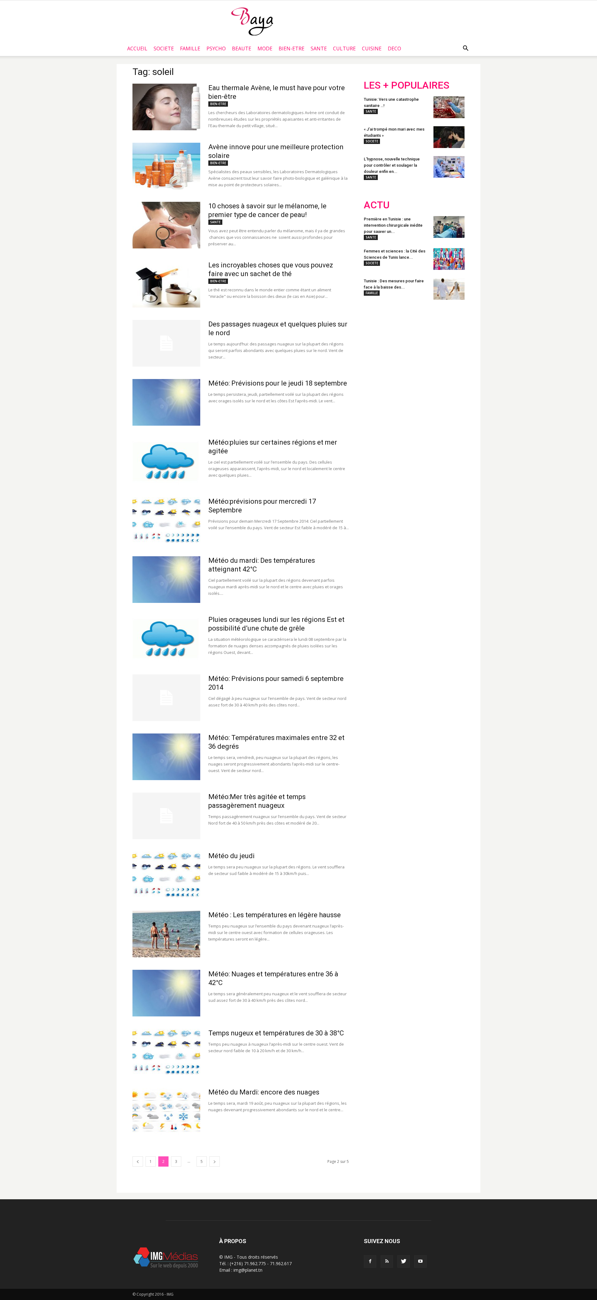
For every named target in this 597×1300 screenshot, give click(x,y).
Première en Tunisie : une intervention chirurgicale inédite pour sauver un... (393, 225)
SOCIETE (164, 48)
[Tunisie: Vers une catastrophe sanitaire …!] (449, 107)
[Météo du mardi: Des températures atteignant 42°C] (166, 579)
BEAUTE (241, 48)
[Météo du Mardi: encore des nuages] (166, 1111)
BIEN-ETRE (291, 48)
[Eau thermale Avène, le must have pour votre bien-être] (166, 107)
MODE (264, 48)
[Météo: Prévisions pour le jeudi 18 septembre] (166, 402)
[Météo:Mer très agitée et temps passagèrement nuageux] (166, 816)
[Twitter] (403, 1261)
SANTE (319, 48)
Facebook (375, 345)
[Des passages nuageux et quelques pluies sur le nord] (166, 343)
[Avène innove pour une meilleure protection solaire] (166, 166)
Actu (377, 205)
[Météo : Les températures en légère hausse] (166, 934)
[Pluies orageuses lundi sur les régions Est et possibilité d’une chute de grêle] (166, 638)
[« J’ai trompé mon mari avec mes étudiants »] (449, 137)
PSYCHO (216, 48)
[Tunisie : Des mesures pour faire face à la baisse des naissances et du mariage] (449, 289)
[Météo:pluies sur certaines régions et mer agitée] (166, 461)
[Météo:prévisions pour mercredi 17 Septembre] (166, 520)
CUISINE (372, 48)
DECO (394, 48)
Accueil (137, 48)
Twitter (398, 345)
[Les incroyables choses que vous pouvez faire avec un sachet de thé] (166, 284)
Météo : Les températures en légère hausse (274, 915)
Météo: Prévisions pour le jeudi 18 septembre (277, 383)
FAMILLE (190, 48)
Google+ (446, 345)
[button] (465, 48)
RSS (422, 345)
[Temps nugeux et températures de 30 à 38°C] (166, 1052)
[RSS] (387, 1261)
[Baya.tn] (252, 21)
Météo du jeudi (231, 856)
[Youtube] (420, 1261)
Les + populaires (406, 85)
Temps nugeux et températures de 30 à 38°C (276, 1033)
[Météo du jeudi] (166, 875)
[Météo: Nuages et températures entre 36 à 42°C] (166, 993)
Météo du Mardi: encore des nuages (263, 1092)
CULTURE (344, 48)
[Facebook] (370, 1261)
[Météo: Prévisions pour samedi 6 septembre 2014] (166, 697)
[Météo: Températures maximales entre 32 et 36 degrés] (166, 756)
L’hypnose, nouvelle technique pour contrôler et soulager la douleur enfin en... (392, 165)
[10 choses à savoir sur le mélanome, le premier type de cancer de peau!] (166, 225)
